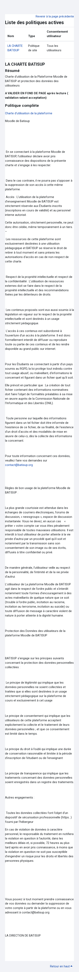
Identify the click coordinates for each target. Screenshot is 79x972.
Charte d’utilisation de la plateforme (28, 113)
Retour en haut (60, 966)
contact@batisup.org (19, 465)
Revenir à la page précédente (55, 16)
